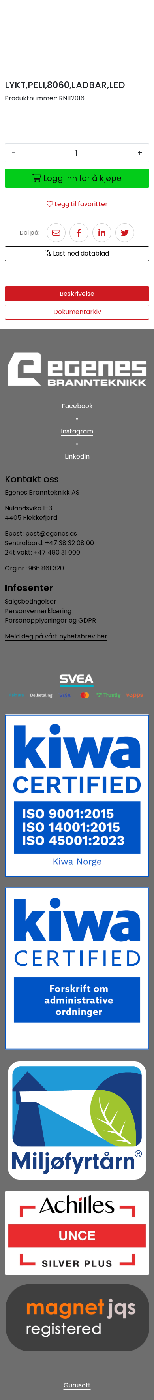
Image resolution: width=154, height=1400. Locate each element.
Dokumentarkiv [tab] (77, 311)
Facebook (77, 405)
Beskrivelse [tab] (77, 293)
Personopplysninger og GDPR (50, 620)
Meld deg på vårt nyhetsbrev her (56, 636)
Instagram (77, 431)
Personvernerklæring (38, 610)
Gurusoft (77, 1385)
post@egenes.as (51, 533)
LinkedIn (77, 456)
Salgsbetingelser (30, 601)
